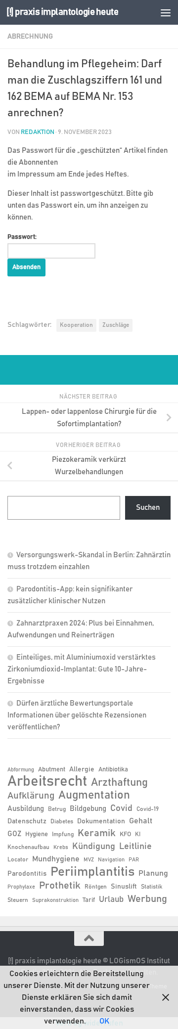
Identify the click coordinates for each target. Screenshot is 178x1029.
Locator (17, 859)
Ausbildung (25, 808)
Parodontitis (26, 873)
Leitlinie (135, 846)
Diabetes (61, 821)
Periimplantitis (92, 872)
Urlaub (111, 899)
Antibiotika (113, 769)
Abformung (20, 769)
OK (104, 1021)
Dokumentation (101, 821)
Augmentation (94, 795)
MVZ (89, 859)
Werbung (147, 899)
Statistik (151, 887)
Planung (153, 873)
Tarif (89, 900)
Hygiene (36, 834)
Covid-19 (147, 809)
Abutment (51, 769)
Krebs (60, 847)
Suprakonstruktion (55, 900)
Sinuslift (124, 886)
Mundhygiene (56, 859)
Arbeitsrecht (47, 782)
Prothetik (60, 886)
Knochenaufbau (28, 847)
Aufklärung (30, 796)
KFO (125, 834)
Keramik (97, 833)
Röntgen (96, 887)
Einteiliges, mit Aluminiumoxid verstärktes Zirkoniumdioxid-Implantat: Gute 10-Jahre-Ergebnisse (81, 669)
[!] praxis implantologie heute (62, 12)
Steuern (17, 900)
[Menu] (165, 12)
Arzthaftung (119, 782)
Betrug (57, 809)
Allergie (81, 769)
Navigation (111, 859)
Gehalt (140, 821)
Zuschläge (115, 325)
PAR (134, 859)
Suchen (148, 507)
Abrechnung (30, 36)
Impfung (63, 834)
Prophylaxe (21, 887)
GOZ (14, 834)
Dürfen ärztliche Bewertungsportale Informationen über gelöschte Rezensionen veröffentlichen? (76, 715)
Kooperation (76, 325)
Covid (121, 808)
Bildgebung (88, 808)
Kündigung (93, 846)
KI (137, 834)
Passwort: (22, 237)
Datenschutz (26, 821)
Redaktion (37, 132)
